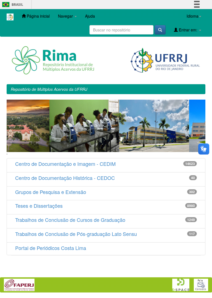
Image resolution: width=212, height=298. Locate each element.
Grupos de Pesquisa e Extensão (50, 191)
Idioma (192, 16)
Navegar (66, 16)
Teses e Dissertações (39, 205)
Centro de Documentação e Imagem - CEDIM (65, 163)
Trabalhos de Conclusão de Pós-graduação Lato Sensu (76, 233)
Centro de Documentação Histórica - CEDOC (65, 177)
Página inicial (38, 16)
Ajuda (90, 16)
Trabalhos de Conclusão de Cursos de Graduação (70, 219)
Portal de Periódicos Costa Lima (50, 247)
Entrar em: (188, 30)
